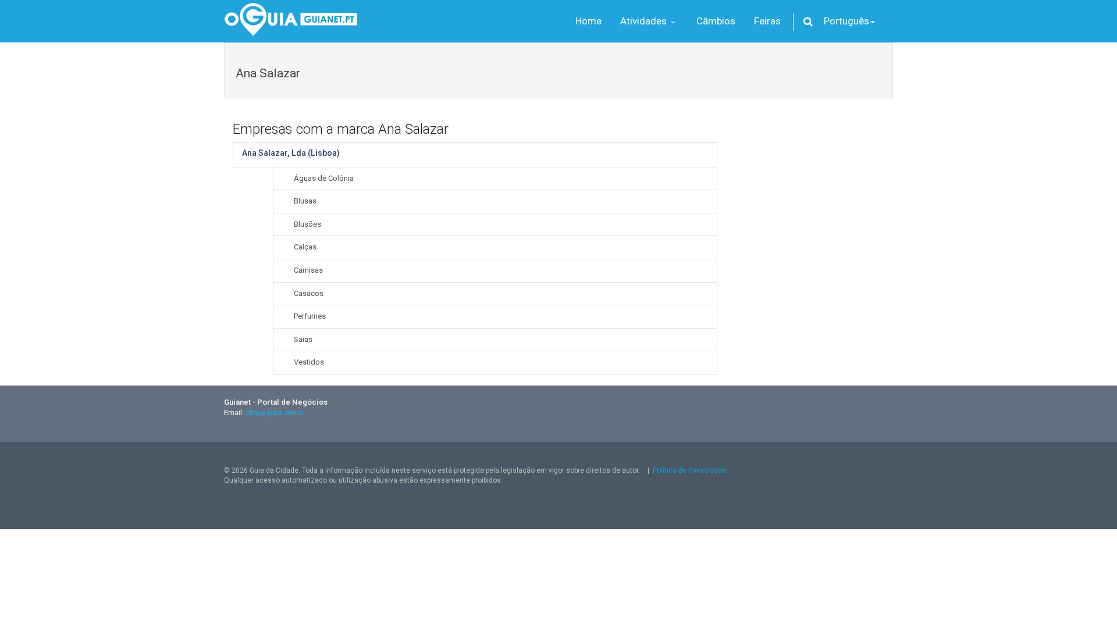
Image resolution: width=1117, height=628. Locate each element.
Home (588, 21)
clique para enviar (275, 412)
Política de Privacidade (689, 470)
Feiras (767, 21)
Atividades (644, 21)
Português (846, 21)
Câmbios (715, 21)
